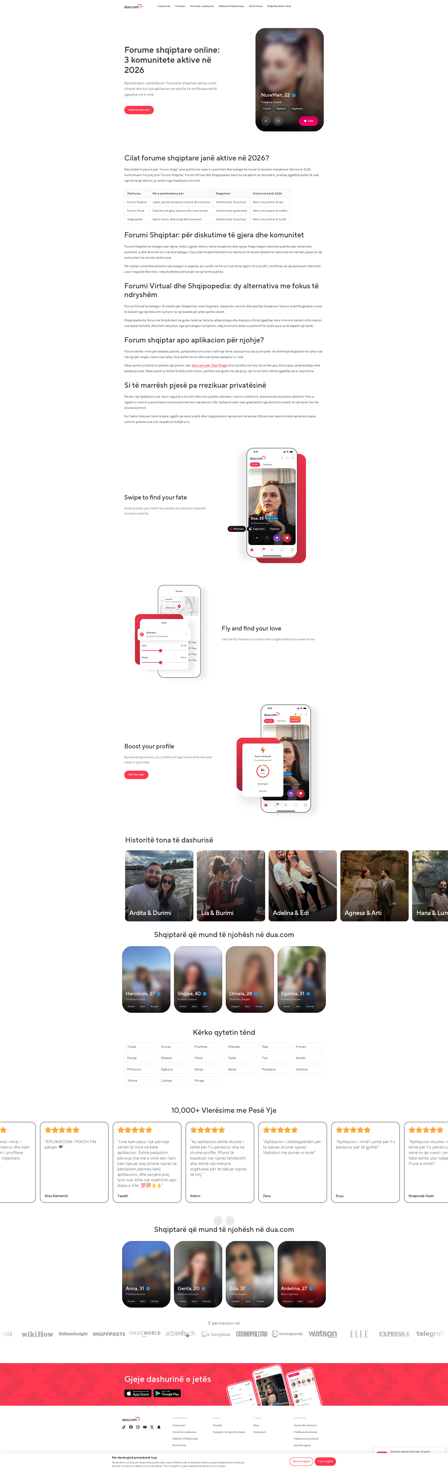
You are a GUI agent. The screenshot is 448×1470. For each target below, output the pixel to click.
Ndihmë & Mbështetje (231, 6)
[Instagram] (138, 1427)
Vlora (198, 1058)
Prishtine (201, 1047)
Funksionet (164, 6)
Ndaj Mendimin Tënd (279, 6)
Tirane (131, 1047)
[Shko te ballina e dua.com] (133, 6)
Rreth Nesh (255, 6)
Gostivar (302, 1069)
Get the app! (136, 774)
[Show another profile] (278, 121)
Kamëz (301, 1058)
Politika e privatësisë (305, 1432)
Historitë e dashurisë (202, 6)
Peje (265, 1047)
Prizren (301, 1047)
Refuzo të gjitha (301, 1461)
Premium (180, 6)
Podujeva (268, 1069)
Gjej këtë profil (146, 979)
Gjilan (232, 1058)
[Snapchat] (159, 1427)
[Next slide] (229, 1220)
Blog (256, 1425)
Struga (199, 1081)
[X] (152, 1427)
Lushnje (166, 1081)
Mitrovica (134, 1069)
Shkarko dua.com (139, 110)
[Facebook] (131, 1427)
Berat (232, 1069)
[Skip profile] (266, 121)
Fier (265, 1058)
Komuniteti (259, 1432)
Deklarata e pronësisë (306, 1438)
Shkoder (234, 1047)
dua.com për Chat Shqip (209, 366)
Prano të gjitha (325, 1461)
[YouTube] (145, 1427)
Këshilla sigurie (302, 1445)
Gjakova (167, 1069)
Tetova (132, 1081)
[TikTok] (124, 1427)
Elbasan (166, 1058)
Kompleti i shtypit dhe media (229, 1432)
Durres (166, 1047)
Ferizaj (131, 1058)
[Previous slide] (218, 1220)
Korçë (199, 1069)
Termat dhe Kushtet (305, 1425)
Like (310, 121)
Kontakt (217, 1425)
